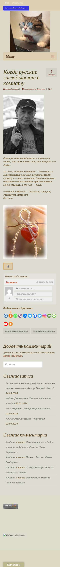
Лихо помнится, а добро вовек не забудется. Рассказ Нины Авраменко (30, 447)
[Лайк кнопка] (8, 266)
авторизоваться (12, 355)
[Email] (49, 314)
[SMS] (54, 314)
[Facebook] (35, 314)
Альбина (10, 442)
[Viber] (20, 314)
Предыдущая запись (16, 331)
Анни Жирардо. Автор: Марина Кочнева (28, 408)
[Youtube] (6, 322)
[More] (10, 322)
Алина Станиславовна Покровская (25, 418)
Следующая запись (44, 331)
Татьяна (15, 89)
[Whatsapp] (15, 314)
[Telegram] (30, 314)
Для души (41, 89)
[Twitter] (40, 314)
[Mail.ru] (6, 314)
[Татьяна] (9, 291)
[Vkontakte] (25, 314)
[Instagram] (44, 314)
